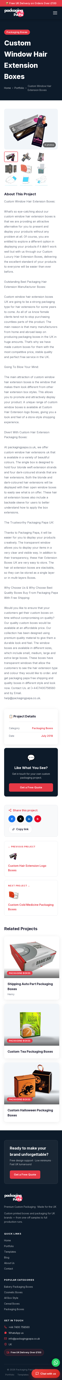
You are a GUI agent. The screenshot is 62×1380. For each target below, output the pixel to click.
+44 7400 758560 (19, 1327)
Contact (8, 1268)
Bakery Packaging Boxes (18, 1286)
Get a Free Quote (31, 787)
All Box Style (11, 1297)
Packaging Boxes (14, 1309)
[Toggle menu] (55, 13)
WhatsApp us (16, 1332)
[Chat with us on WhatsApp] (56, 1362)
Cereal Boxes (12, 1303)
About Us (9, 1263)
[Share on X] (20, 818)
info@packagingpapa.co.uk (24, 1338)
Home (7, 87)
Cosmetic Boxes (13, 1292)
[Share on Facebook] (11, 818)
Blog (6, 1257)
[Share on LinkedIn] (29, 818)
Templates (10, 1251)
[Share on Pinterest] (37, 818)
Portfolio (19, 87)
